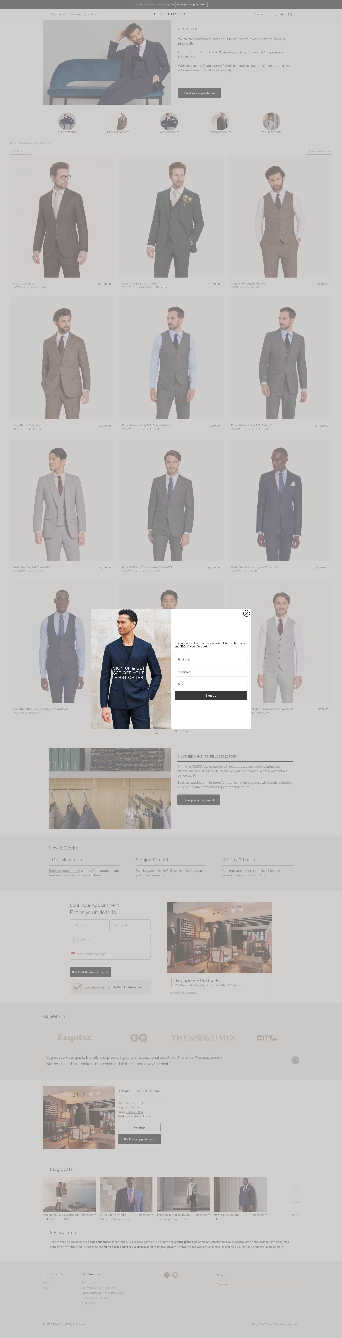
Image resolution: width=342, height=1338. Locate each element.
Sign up (211, 695)
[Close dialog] (246, 613)
